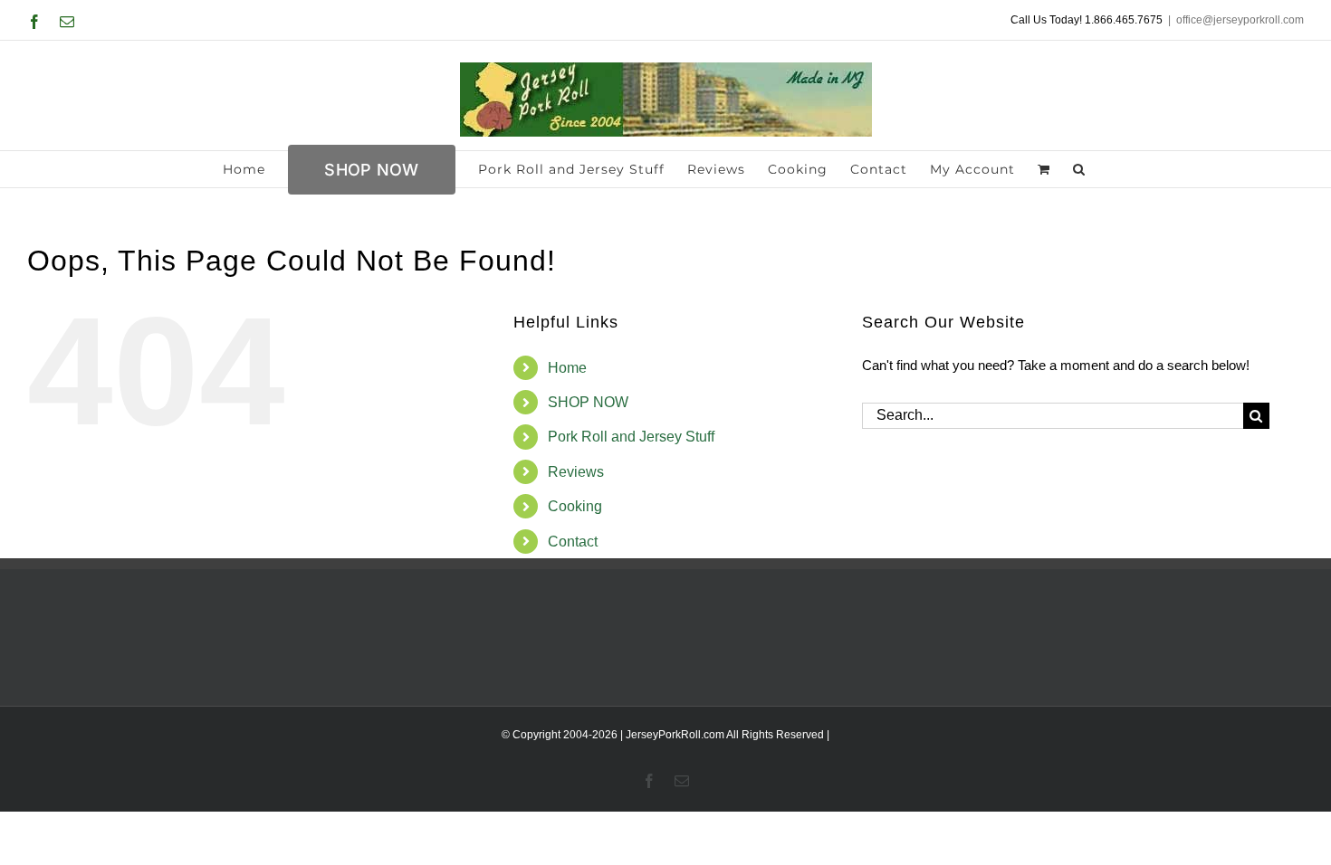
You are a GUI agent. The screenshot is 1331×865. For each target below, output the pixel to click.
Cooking (575, 506)
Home (567, 367)
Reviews (576, 472)
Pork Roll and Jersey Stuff (631, 436)
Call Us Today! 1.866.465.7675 (1086, 20)
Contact (573, 541)
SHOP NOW (588, 402)
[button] (1079, 169)
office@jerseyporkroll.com (1240, 20)
